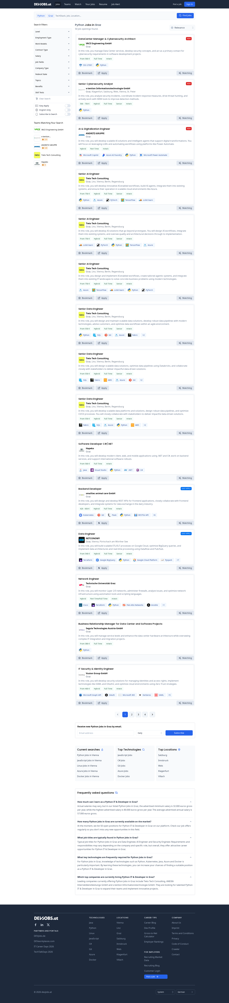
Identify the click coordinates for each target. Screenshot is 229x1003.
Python (79, 25)
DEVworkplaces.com (44, 941)
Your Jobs (90, 4)
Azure (92, 954)
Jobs (58, 4)
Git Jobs (121, 765)
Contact (176, 954)
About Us (176, 922)
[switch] (68, 105)
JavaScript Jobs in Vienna (89, 760)
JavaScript (94, 938)
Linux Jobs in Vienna (87, 765)
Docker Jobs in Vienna (88, 776)
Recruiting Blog (152, 965)
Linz (119, 928)
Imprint (175, 928)
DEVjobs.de (39, 935)
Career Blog (150, 922)
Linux (91, 933)
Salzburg (162, 755)
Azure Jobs (123, 771)
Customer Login (152, 970)
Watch (78, 4)
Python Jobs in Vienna (88, 755)
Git (90, 949)
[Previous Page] (117, 714)
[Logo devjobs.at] (42, 4)
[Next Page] (152, 714)
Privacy (175, 938)
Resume (103, 4)
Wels (160, 765)
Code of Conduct (180, 943)
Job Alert (115, 4)
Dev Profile (149, 928)
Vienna (120, 922)
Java (91, 922)
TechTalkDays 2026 (43, 951)
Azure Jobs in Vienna (87, 771)
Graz (98, 25)
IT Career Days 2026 (44, 946)
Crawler (176, 949)
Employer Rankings (154, 941)
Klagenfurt (163, 771)
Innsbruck (163, 760)
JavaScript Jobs (125, 755)
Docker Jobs (124, 776)
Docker (92, 959)
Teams (67, 4)
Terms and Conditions (183, 933)
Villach (161, 776)
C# (90, 943)
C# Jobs (121, 760)
